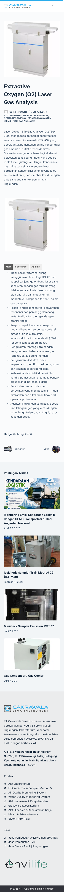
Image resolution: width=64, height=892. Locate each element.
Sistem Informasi (19, 818)
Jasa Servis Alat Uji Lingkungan (28, 846)
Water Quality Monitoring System (29, 796)
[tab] (8, 267)
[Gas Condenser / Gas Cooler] (32, 654)
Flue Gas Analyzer (24, 121)
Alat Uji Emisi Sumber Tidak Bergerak (26, 115)
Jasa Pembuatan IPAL (21, 842)
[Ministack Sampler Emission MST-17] (32, 604)
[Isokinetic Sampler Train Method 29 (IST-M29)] (32, 551)
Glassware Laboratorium (23, 805)
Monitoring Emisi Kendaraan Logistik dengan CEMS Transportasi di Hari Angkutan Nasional (29, 519)
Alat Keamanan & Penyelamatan (28, 801)
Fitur (8, 266)
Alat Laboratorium (19, 783)
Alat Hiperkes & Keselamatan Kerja (30, 810)
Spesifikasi (21, 266)
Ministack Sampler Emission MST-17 (29, 626)
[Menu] (58, 6)
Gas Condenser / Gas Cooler (24, 675)
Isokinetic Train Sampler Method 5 (30, 788)
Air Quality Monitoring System (27, 792)
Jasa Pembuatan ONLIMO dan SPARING (33, 837)
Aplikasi (35, 266)
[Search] (52, 6)
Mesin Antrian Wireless (23, 814)
